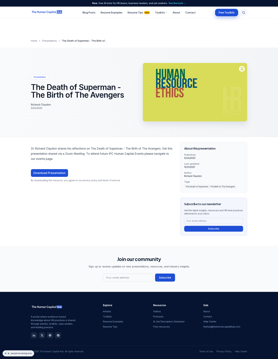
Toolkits (160, 12)
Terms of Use (206, 351)
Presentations (49, 40)
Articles (107, 311)
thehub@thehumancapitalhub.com (221, 326)
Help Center (209, 321)
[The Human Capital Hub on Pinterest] (58, 335)
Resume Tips (138, 12)
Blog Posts (89, 12)
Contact (190, 12)
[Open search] (243, 12)
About (176, 12)
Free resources (161, 326)
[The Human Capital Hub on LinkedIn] (34, 335)
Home (34, 40)
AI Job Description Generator (169, 321)
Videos (157, 311)
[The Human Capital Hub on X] (42, 335)
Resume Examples (111, 12)
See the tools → (177, 3)
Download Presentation (49, 173)
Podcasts (158, 316)
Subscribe (213, 228)
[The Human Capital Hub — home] (47, 13)
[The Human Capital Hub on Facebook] (50, 335)
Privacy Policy (224, 351)
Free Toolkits (227, 12)
